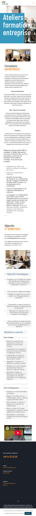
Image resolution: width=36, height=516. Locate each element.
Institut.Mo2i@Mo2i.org (9, 467)
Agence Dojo (6, 473)
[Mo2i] (4, 2)
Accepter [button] (28, 513)
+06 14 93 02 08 (10, 456)
